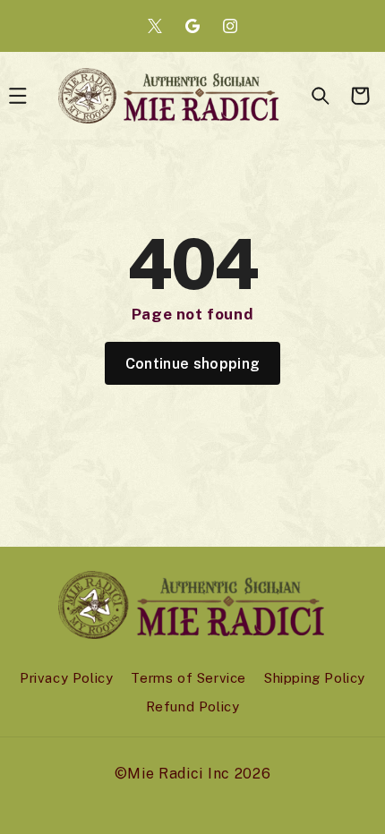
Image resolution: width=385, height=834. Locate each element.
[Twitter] (155, 26)
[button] (360, 95)
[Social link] (192, 26)
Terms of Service (188, 677)
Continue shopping (192, 363)
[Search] (320, 95)
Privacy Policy (66, 677)
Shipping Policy (314, 677)
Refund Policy (193, 706)
